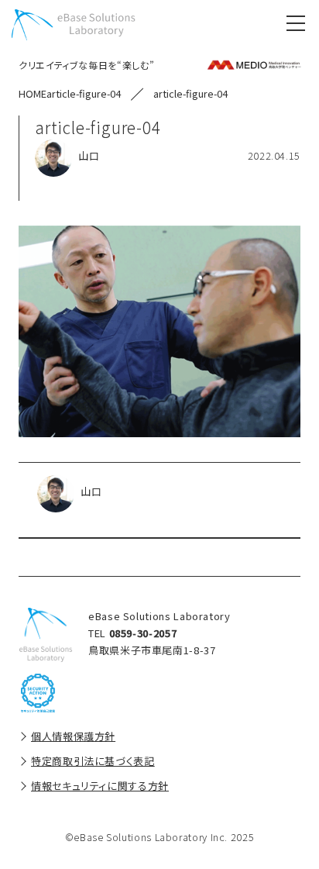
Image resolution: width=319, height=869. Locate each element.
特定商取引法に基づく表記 (93, 760)
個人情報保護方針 (73, 736)
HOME (32, 93)
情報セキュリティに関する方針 (100, 785)
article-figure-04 (83, 93)
